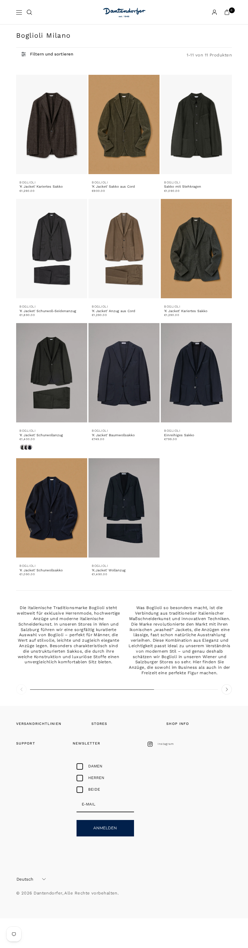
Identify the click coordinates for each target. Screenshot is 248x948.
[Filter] (47, 54)
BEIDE (94, 789)
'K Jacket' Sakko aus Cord (113, 186)
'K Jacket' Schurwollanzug (41, 435)
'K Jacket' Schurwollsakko (41, 570)
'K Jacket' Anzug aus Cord (113, 311)
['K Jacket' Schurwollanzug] (51, 372)
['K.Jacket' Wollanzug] (124, 508)
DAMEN (95, 766)
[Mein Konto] (214, 12)
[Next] (227, 689)
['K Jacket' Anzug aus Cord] (124, 248)
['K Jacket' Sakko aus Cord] (124, 124)
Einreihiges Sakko (179, 435)
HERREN (96, 777)
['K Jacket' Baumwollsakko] (124, 372)
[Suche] (29, 12)
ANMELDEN (105, 827)
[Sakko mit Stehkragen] (196, 124)
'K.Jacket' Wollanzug (109, 570)
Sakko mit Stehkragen (182, 186)
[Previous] (21, 689)
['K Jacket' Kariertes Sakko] (51, 124)
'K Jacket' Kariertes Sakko (41, 186)
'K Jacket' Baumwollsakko (113, 435)
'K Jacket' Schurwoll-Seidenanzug (47, 311)
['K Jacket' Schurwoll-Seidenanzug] (51, 248)
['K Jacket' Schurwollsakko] (51, 508)
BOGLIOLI (27, 182)
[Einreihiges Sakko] (196, 372)
